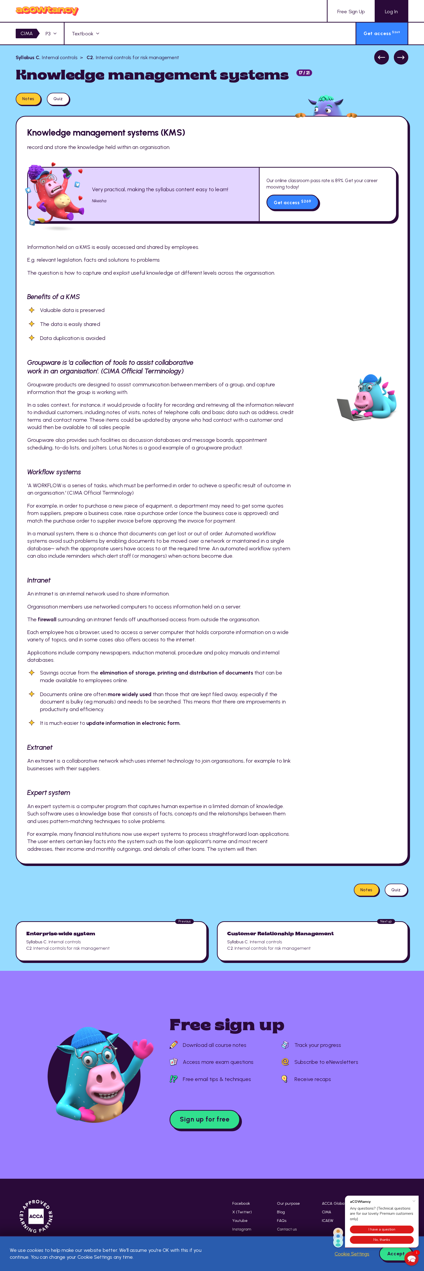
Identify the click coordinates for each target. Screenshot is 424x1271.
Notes (28, 98)
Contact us (287, 1229)
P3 (48, 34)
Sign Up (351, 11)
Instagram (241, 1229)
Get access (292, 202)
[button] (411, 1258)
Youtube (239, 1220)
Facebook (241, 1203)
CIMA (27, 33)
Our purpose (288, 1203)
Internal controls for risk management (132, 57)
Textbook (82, 34)
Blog (281, 1212)
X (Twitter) (242, 1212)
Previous (381, 57)
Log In (391, 11)
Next (401, 57)
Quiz (58, 98)
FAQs (281, 1220)
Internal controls (47, 57)
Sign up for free (205, 1119)
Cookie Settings (352, 1254)
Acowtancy (47, 11)
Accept (396, 1254)
